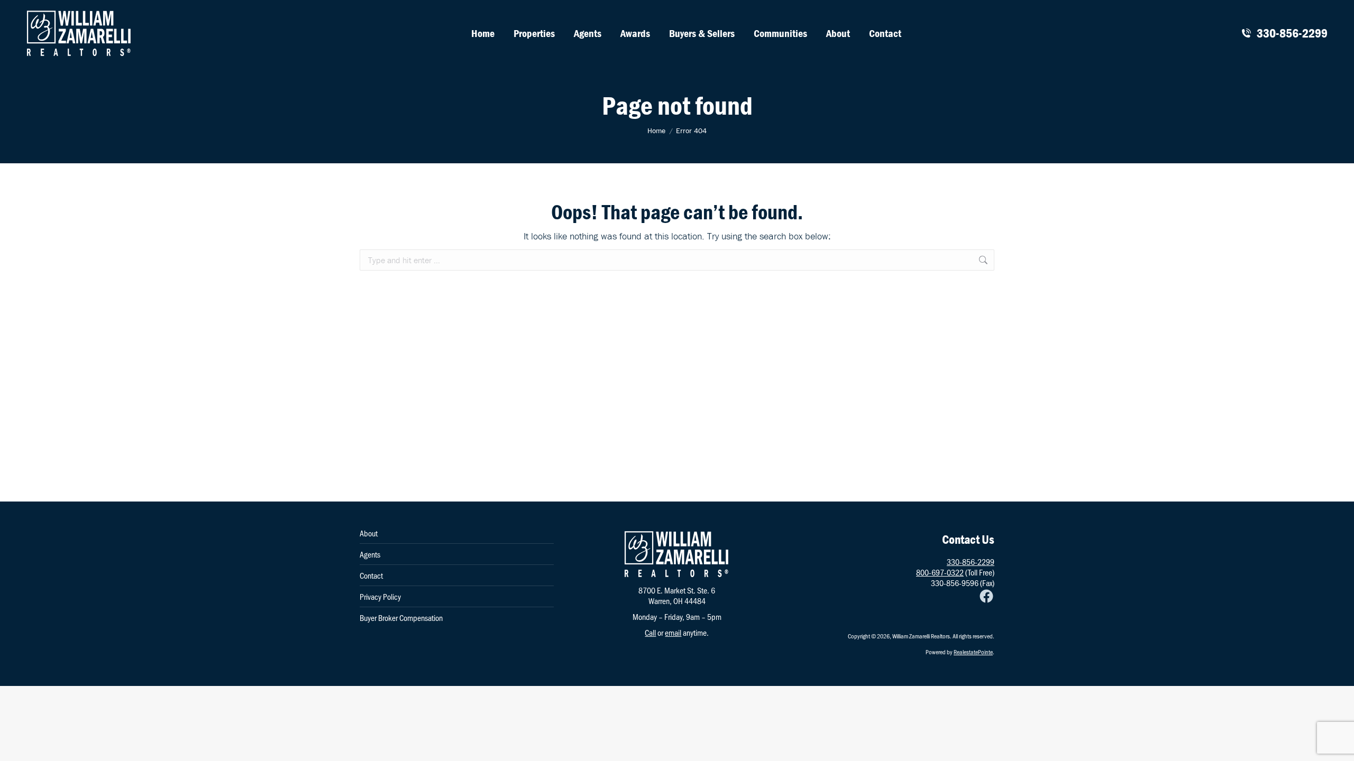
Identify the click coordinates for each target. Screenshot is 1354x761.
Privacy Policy (380, 596)
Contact (371, 575)
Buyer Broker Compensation (401, 617)
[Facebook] (986, 596)
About (369, 533)
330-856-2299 (1292, 33)
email (673, 632)
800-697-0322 (940, 572)
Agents (370, 554)
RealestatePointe (973, 651)
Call (650, 632)
